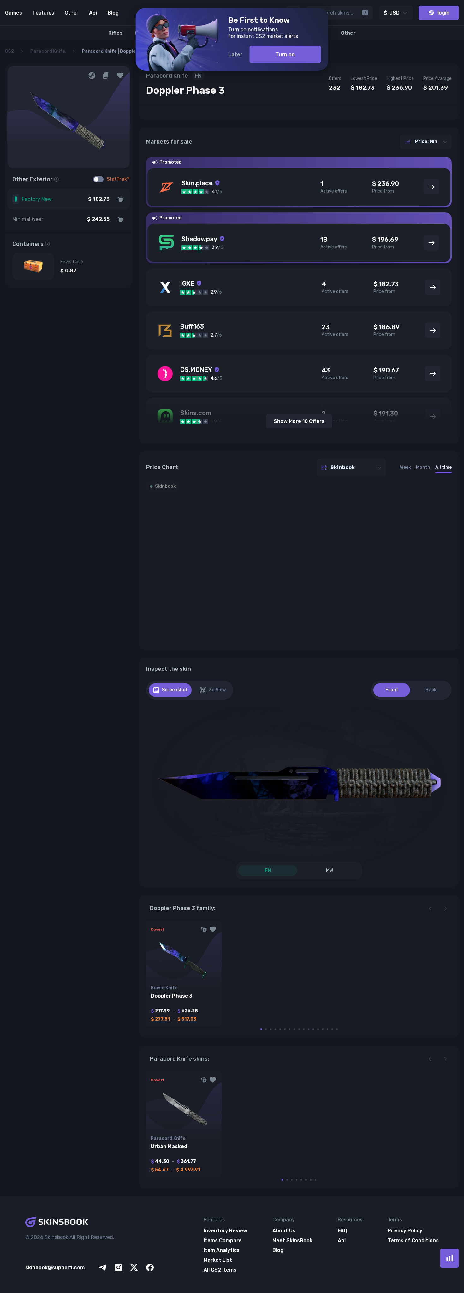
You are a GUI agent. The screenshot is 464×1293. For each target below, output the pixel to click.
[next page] (445, 908)
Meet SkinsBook (292, 1240)
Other (71, 13)
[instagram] (118, 1267)
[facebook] (150, 1267)
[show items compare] (449, 1258)
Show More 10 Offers (299, 421)
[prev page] (430, 908)
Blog (113, 13)
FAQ (342, 1231)
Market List (218, 1260)
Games (13, 13)
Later (235, 54)
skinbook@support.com (55, 1268)
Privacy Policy (405, 1231)
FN (268, 870)
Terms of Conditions (413, 1240)
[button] (120, 75)
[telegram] (102, 1267)
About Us (283, 1231)
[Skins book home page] (90, 1223)
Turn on (285, 54)
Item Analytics (222, 1250)
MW (329, 870)
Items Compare (223, 1240)
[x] (134, 1267)
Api (93, 13)
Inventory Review (225, 1231)
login (443, 13)
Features (43, 13)
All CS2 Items (220, 1270)
